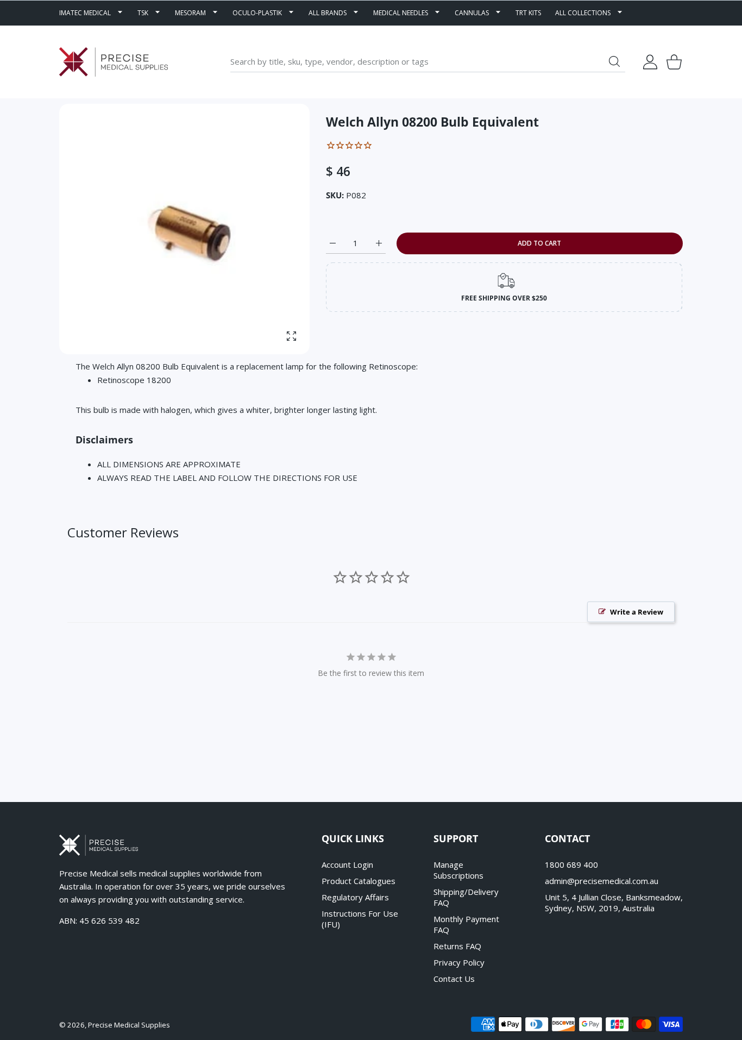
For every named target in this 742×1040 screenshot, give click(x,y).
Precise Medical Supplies (129, 1025)
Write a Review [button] (636, 612)
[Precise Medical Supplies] (113, 62)
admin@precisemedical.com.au (601, 880)
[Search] (614, 61)
